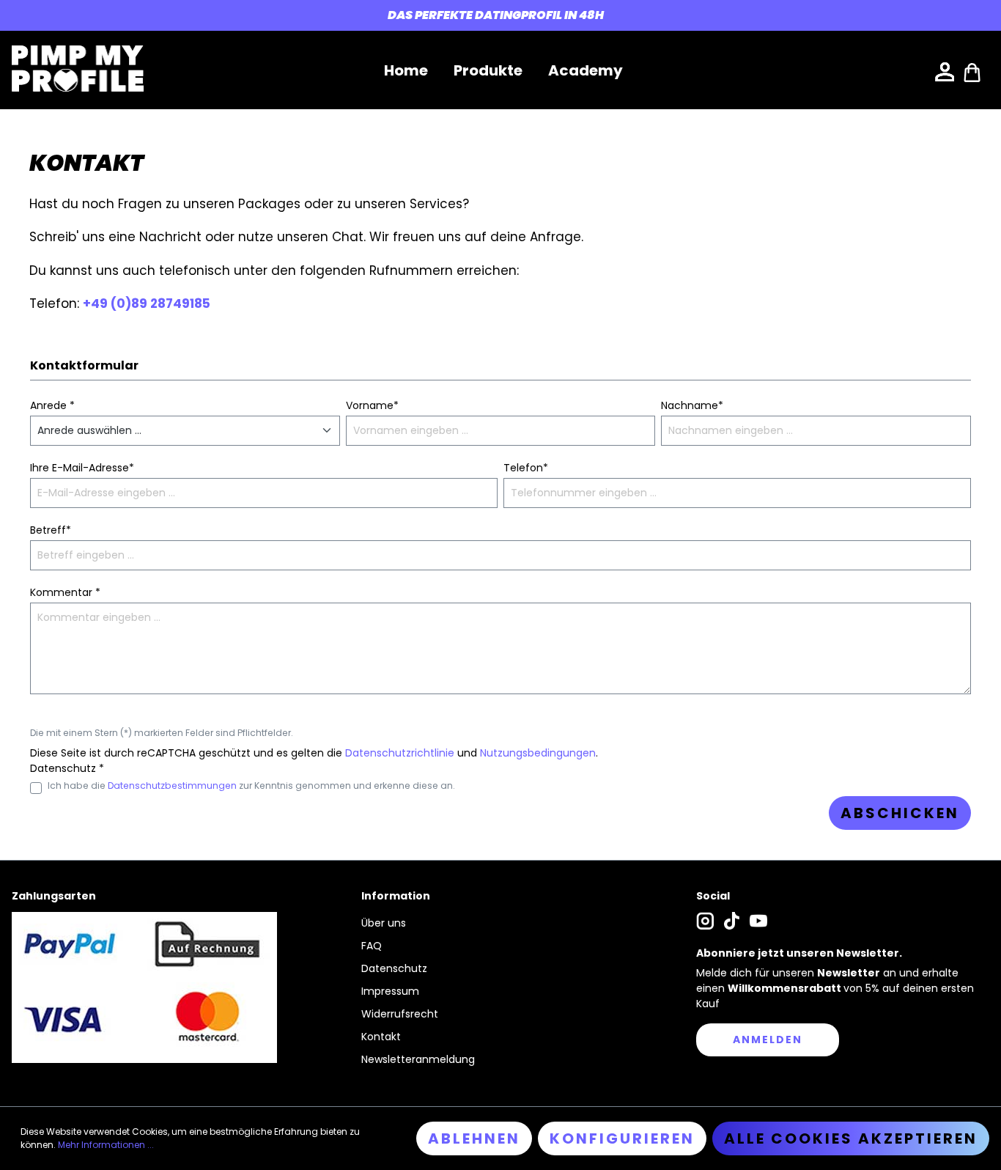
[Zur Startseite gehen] (77, 68)
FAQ (371, 945)
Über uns (383, 923)
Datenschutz (394, 968)
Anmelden (767, 1039)
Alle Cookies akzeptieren (851, 1138)
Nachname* (692, 405)
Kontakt (381, 1036)
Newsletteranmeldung (418, 1059)
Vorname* (372, 405)
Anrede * (52, 405)
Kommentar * (65, 592)
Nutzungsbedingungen (538, 753)
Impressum (390, 991)
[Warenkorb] (972, 71)
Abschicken (900, 813)
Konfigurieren (622, 1138)
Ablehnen (474, 1138)
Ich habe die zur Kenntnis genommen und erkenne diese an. (251, 785)
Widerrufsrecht (399, 1014)
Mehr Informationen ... (106, 1144)
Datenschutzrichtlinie (399, 753)
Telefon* (525, 467)
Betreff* (50, 530)
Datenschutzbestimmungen (172, 785)
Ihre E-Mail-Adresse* (82, 467)
